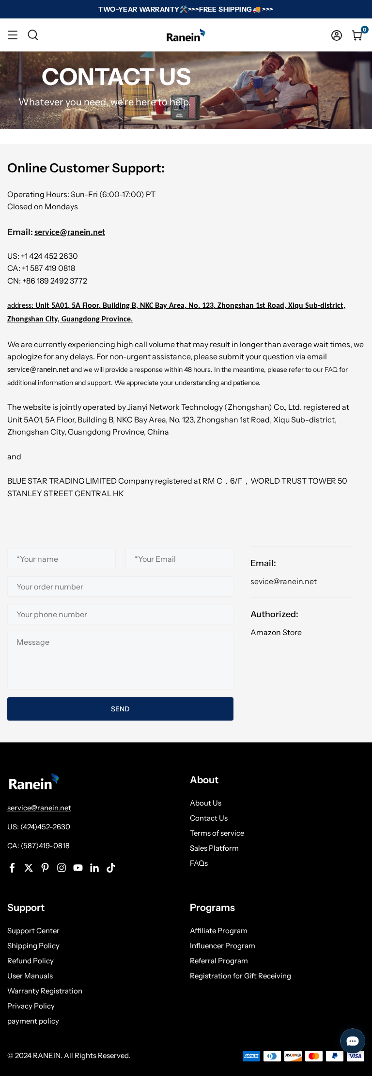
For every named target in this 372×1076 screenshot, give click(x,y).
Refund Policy (30, 960)
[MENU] (12, 35)
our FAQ (325, 369)
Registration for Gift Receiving (240, 975)
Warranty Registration (44, 990)
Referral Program (219, 960)
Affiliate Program (219, 930)
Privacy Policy (31, 1005)
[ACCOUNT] (336, 35)
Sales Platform (214, 848)
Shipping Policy (33, 945)
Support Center (33, 930)
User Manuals (30, 975)
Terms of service (217, 833)
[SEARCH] (33, 35)
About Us (205, 802)
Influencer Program (222, 945)
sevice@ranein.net (283, 581)
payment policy (33, 1021)
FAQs (199, 863)
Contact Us (209, 818)
